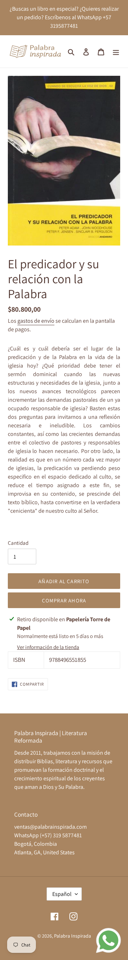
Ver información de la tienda (48, 647)
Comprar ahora (64, 600)
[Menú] (115, 51)
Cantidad (18, 542)
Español (61, 894)
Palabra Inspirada (72, 936)
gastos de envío (35, 321)
